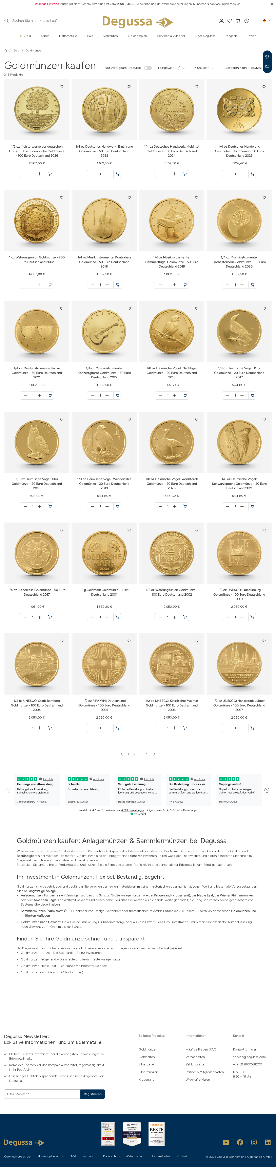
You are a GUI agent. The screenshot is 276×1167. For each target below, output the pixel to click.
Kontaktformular (244, 1049)
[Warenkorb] (238, 21)
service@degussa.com (249, 1057)
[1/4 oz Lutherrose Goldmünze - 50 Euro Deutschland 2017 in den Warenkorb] (50, 617)
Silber (45, 36)
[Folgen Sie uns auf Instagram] (254, 1142)
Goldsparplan (137, 36)
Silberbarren (147, 1064)
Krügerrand (146, 1079)
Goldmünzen (148, 1049)
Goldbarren (147, 1057)
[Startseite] (5, 50)
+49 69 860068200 (247, 1064)
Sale (90, 36)
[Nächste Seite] (154, 754)
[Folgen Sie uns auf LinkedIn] (268, 1142)
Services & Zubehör (171, 36)
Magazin (232, 36)
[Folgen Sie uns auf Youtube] (226, 1142)
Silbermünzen (148, 1072)
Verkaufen (110, 36)
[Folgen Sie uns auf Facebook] (240, 1142)
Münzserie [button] (201, 68)
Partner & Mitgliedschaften (205, 1072)
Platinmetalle (68, 36)
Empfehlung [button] (258, 68)
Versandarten (195, 1057)
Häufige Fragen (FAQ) (201, 1049)
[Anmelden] (222, 21)
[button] (247, 21)
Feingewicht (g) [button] (169, 68)
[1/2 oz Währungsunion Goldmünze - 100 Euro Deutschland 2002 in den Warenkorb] (185, 617)
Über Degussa (205, 36)
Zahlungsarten (196, 1064)
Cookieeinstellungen (18, 1156)
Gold (27, 36)
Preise (252, 36)
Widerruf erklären (198, 1079)
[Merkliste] (230, 21)
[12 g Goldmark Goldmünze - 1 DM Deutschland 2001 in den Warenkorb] (117, 617)
